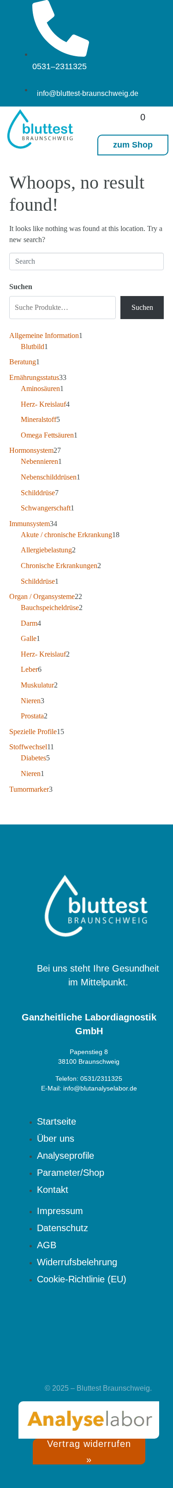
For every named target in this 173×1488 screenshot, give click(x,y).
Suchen (20, 286)
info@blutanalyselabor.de (100, 1088)
